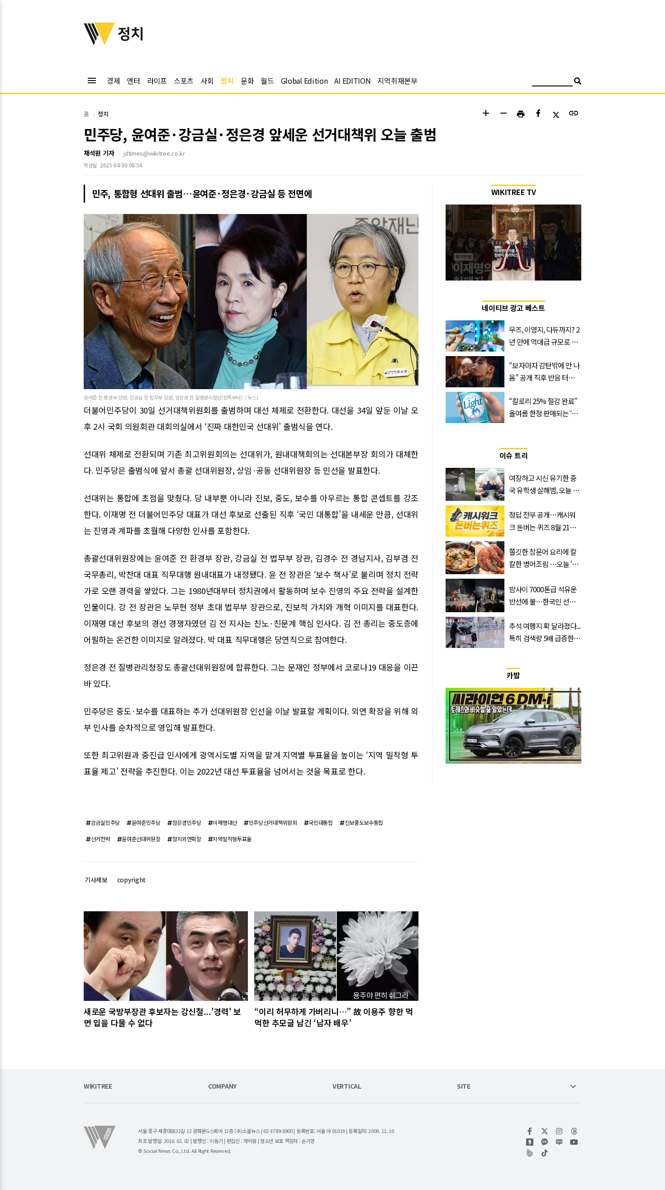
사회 (207, 80)
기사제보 (96, 879)
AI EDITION (352, 80)
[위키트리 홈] (99, 42)
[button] (486, 114)
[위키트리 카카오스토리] (529, 1142)
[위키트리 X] (544, 1131)
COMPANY (222, 1086)
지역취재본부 (397, 80)
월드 (267, 80)
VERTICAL (346, 1086)
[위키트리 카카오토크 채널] (544, 1142)
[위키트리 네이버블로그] (559, 1142)
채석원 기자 (99, 152)
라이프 (157, 80)
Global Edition (304, 80)
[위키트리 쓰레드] (574, 1131)
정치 (226, 80)
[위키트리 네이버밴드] (529, 1152)
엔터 (133, 80)
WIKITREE (98, 1086)
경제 (113, 80)
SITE (463, 1086)
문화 (247, 80)
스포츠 (184, 80)
